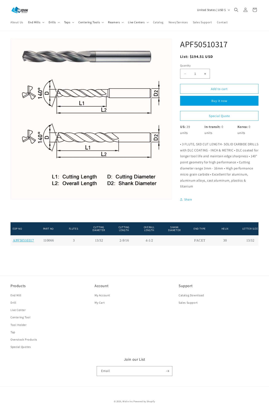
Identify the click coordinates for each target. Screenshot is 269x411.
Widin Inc (128, 401)
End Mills (34, 22)
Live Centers (136, 22)
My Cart (100, 302)
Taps (67, 22)
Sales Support (188, 302)
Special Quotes (21, 347)
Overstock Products (24, 339)
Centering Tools (89, 22)
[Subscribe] (167, 371)
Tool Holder (19, 325)
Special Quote (219, 116)
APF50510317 (23, 240)
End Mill (16, 295)
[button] (36, 22)
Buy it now (219, 101)
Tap (13, 332)
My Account (102, 295)
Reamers (114, 22)
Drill (13, 302)
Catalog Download (191, 295)
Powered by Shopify (144, 401)
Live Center (18, 310)
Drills (52, 22)
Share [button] (188, 199)
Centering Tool (20, 317)
